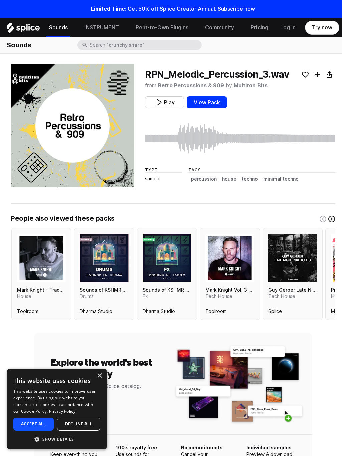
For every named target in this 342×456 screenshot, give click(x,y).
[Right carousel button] (331, 219)
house (229, 179)
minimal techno (281, 179)
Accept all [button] (33, 424)
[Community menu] (239, 27)
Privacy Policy (62, 411)
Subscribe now (236, 9)
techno (250, 179)
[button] (56, 439)
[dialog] (57, 409)
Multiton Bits (251, 85)
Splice (275, 313)
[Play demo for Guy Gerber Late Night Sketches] (292, 258)
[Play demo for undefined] (72, 125)
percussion (204, 179)
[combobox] (145, 45)
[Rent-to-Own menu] (193, 27)
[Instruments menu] (124, 27)
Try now (322, 27)
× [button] (99, 375)
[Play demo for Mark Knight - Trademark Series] (41, 258)
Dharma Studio (96, 313)
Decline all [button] (78, 424)
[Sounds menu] (72, 27)
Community (219, 27)
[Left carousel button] (323, 219)
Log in (288, 27)
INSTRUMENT (101, 27)
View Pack (207, 102)
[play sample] (240, 138)
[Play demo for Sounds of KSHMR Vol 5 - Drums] (104, 258)
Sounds (58, 27)
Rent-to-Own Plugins (162, 27)
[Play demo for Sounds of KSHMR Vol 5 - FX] (167, 258)
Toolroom (27, 313)
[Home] (23, 29)
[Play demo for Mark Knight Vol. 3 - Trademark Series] (229, 258)
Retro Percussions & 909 (191, 85)
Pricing (259, 27)
